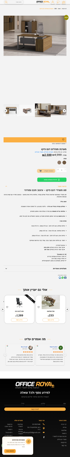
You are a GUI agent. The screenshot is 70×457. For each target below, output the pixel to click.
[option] (64, 162)
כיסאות (64, 433)
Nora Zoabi (24, 347)
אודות (64, 427)
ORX (55, 8)
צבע (65, 159)
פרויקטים (63, 442)
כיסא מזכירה (8, 435)
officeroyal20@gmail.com (32, 432)
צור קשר (63, 445)
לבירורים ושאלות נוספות (50, 180)
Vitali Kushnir (54, 347)
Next (5, 110)
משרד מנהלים (39, 152)
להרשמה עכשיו (10, 451)
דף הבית (64, 8)
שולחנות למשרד (20, 425)
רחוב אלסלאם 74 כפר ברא (33, 428)
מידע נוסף (51, 320)
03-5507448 (36, 424)
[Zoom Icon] (35, 36)
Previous (64, 110)
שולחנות (63, 430)
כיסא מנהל (9, 432)
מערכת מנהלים (48, 152)
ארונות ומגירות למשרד (59, 436)
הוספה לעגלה (48, 171)
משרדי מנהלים (61, 439)
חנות (59, 8)
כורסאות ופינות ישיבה (8, 425)
